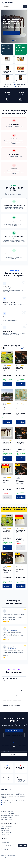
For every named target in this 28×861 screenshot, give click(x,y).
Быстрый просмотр (8, 361)
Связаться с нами (5, 834)
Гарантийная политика (6, 832)
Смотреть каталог (13, 730)
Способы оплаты (5, 830)
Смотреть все (23, 347)
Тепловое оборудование (7, 811)
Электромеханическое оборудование (10, 815)
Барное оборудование (6, 817)
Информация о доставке (6, 826)
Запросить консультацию (14, 735)
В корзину (8, 384)
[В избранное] (11, 353)
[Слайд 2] (15, 40)
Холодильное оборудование (7, 813)
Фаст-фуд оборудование (7, 819)
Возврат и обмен (5, 828)
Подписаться (14, 754)
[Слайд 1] (13, 40)
